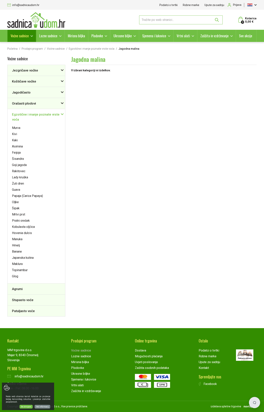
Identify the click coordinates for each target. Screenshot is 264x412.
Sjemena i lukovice (154, 35)
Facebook (210, 384)
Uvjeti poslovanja (146, 362)
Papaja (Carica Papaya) (27, 196)
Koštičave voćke (24, 81)
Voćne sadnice (20, 35)
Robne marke (191, 5)
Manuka (17, 239)
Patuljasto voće (23, 311)
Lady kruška (20, 177)
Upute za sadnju (214, 5)
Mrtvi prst (18, 214)
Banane (17, 251)
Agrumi (17, 289)
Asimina (17, 146)
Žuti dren (18, 183)
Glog (15, 276)
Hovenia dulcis (22, 233)
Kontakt (204, 368)
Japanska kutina (23, 258)
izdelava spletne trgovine (226, 406)
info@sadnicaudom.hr (25, 5)
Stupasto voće (22, 300)
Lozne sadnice (48, 35)
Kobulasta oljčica (23, 227)
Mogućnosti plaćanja (149, 356)
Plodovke (97, 35)
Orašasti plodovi (24, 103)
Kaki (15, 140)
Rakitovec (18, 171)
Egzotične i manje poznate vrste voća (91, 48)
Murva (16, 128)
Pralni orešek (21, 220)
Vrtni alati (183, 35)
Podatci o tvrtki (168, 5)
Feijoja (16, 152)
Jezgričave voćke (25, 70)
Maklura (17, 264)
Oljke (15, 202)
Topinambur (20, 270)
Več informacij (42, 407)
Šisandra (18, 159)
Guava (16, 190)
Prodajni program (32, 48)
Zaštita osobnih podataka (152, 368)
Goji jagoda (19, 165)
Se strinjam (26, 407)
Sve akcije (245, 35)
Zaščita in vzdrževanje (214, 35)
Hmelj (16, 245)
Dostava (140, 350)
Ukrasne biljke (122, 35)
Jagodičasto (21, 92)
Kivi (14, 134)
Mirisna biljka (76, 35)
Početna (12, 48)
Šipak (16, 208)
